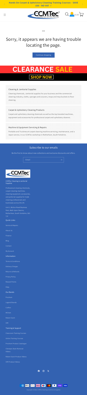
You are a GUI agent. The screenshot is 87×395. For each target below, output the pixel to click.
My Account (10, 251)
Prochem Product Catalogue (16, 344)
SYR (7, 323)
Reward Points (11, 282)
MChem (8, 313)
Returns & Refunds (12, 272)
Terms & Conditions (13, 261)
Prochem (9, 297)
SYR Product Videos (13, 362)
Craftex (8, 308)
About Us (9, 230)
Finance (8, 236)
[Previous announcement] (4, 4)
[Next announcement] (82, 4)
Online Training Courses (14, 338)
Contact (8, 246)
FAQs (7, 287)
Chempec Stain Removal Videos (14, 350)
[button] (4, 14)
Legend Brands (11, 302)
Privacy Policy (11, 277)
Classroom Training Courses (16, 333)
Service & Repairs (12, 225)
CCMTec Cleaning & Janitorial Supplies (48, 390)
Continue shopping (43, 55)
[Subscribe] (61, 159)
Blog (7, 241)
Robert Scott (10, 318)
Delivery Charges (12, 266)
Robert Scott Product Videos (16, 357)
